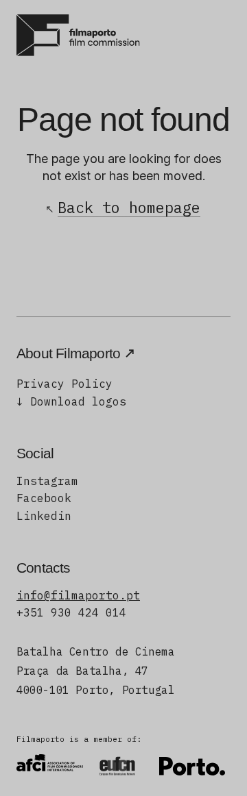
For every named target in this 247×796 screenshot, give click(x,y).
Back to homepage (129, 207)
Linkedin (43, 516)
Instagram (47, 481)
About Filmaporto (68, 353)
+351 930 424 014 (71, 612)
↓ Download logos (71, 401)
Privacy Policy (64, 383)
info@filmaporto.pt (78, 595)
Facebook (43, 498)
